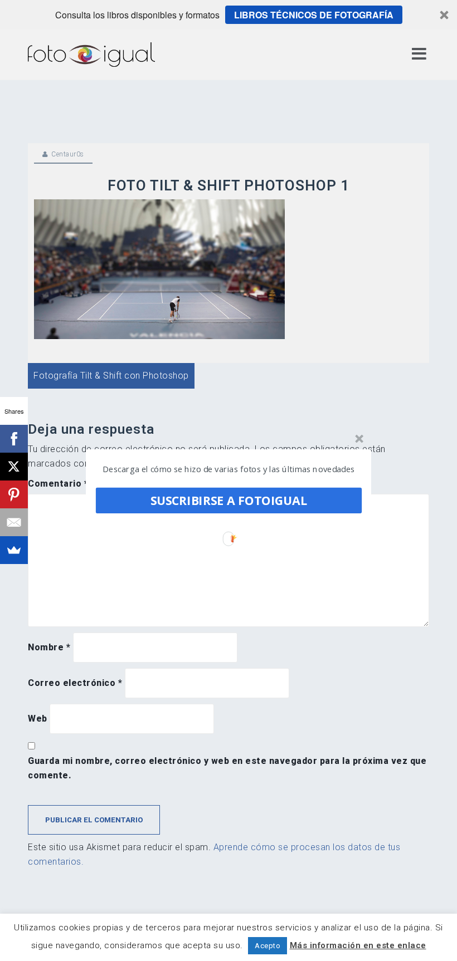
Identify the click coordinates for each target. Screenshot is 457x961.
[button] (229, 469)
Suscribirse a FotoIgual (228, 500)
